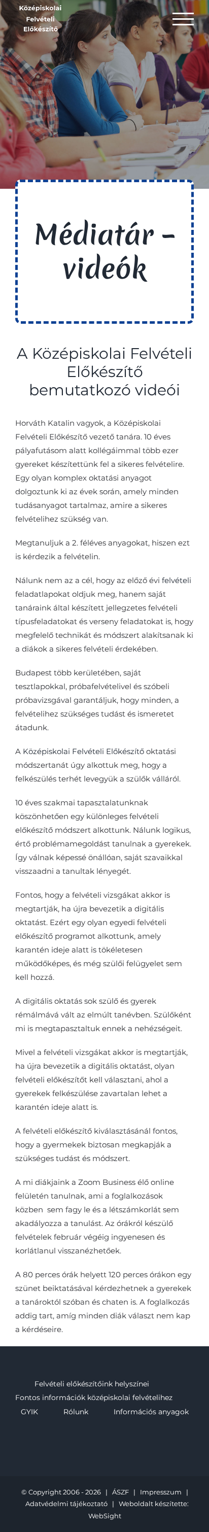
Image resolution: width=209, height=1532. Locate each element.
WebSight (104, 1516)
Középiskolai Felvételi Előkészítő (83, 751)
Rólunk (75, 1411)
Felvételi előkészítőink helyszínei (91, 1383)
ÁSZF (120, 1492)
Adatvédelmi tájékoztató (66, 1504)
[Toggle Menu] (183, 19)
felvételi (176, 580)
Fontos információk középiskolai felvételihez (93, 1397)
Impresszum (161, 1492)
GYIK (29, 1411)
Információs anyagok (151, 1411)
